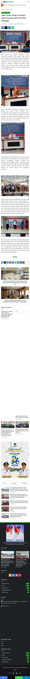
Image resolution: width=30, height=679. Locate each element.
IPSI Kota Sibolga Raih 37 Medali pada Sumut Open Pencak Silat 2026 (18, 508)
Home (3, 9)
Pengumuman (5, 587)
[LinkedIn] (9, 27)
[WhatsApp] (12, 27)
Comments (24, 483)
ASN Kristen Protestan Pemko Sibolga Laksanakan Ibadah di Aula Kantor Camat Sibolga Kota (19, 496)
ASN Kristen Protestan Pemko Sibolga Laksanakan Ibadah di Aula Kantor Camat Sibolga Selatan (7, 314)
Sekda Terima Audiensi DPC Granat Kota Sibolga (22, 416)
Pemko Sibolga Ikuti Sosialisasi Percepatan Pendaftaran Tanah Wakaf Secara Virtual (18, 515)
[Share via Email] (21, 262)
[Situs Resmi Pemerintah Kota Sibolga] (9, 2)
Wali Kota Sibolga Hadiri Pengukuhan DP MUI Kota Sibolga (22, 431)
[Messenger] (13, 262)
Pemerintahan (5, 592)
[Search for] (28, 2)
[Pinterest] (10, 262)
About (2, 645)
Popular (14, 483)
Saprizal (4, 23)
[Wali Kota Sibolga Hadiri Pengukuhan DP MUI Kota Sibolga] (22, 424)
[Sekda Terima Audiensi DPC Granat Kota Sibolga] (22, 363)
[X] (6, 27)
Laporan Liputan (9, 9)
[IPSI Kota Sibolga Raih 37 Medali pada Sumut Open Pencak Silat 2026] (5, 509)
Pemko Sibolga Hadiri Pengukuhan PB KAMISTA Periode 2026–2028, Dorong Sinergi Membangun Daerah (7, 432)
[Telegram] (18, 262)
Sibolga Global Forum (6, 590)
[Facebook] (2, 27)
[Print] (23, 262)
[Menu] (1, 2)
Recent (4, 483)
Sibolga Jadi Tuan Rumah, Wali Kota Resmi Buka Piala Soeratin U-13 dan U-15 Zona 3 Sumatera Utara (19, 489)
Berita (3, 585)
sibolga (15, 257)
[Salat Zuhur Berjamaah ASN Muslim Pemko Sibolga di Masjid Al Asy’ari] (5, 502)
